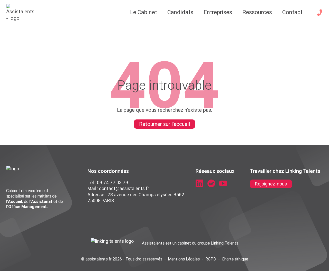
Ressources (257, 12)
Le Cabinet (143, 12)
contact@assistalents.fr (124, 188)
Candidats (180, 12)
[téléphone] (319, 12)
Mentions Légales (184, 258)
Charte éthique (235, 258)
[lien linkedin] (199, 183)
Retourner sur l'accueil (164, 124)
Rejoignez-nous (271, 184)
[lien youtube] (223, 183)
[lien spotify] (211, 183)
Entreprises (218, 12)
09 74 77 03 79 (112, 182)
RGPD (210, 258)
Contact (292, 12)
